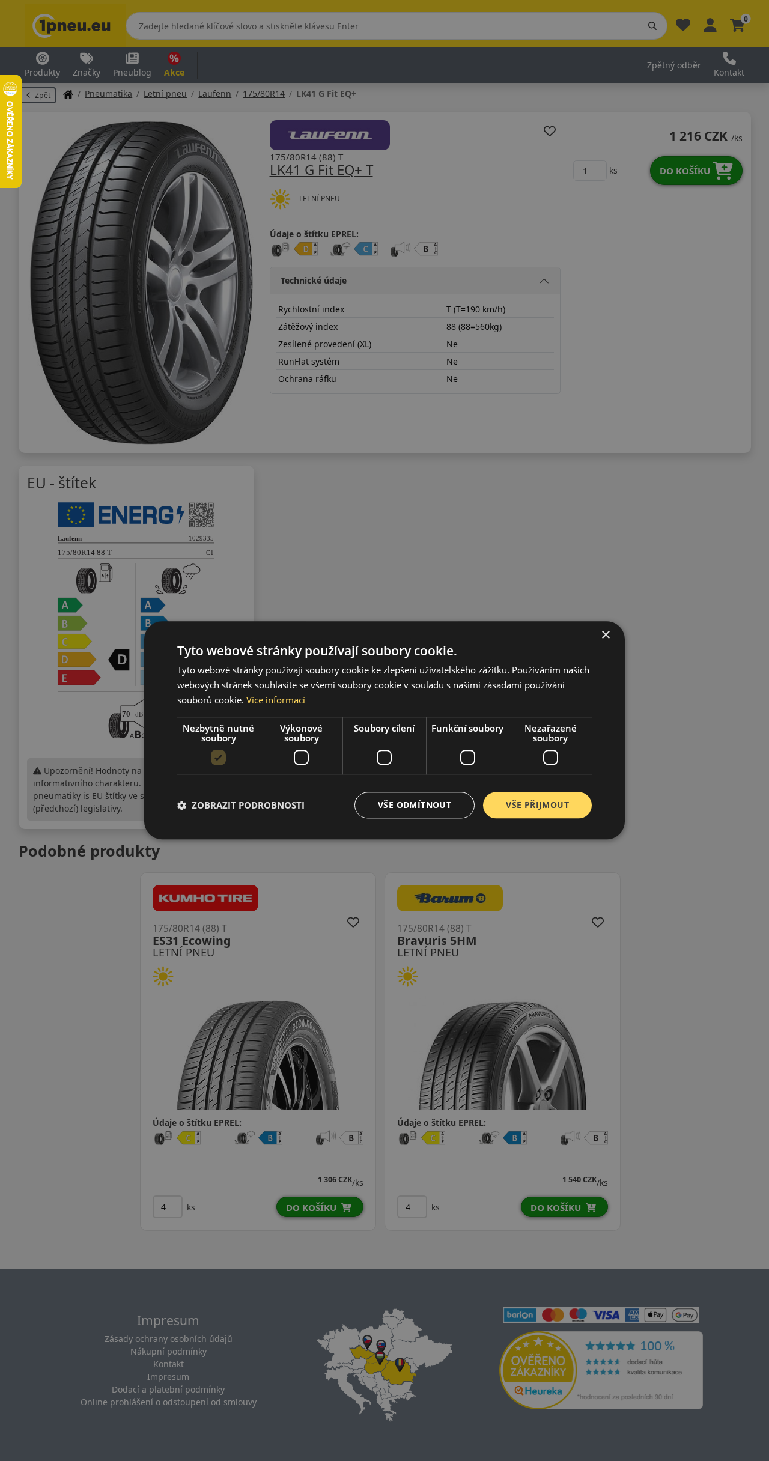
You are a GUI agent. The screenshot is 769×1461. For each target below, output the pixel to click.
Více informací (275, 700)
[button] (241, 805)
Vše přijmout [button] (537, 804)
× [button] (605, 635)
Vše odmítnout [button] (414, 804)
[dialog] (384, 730)
